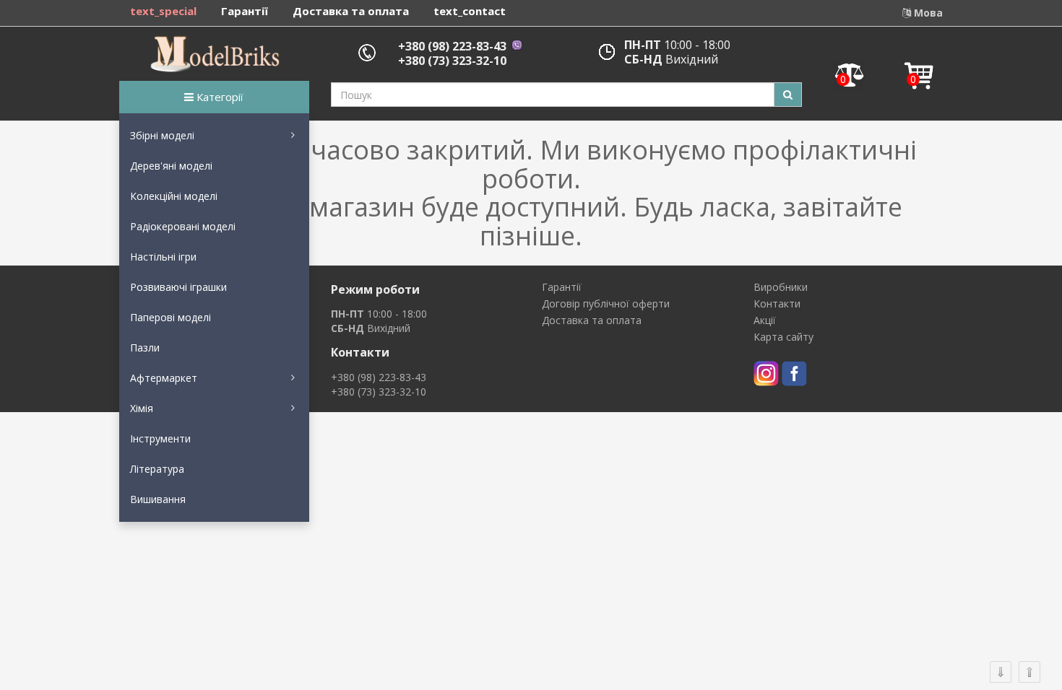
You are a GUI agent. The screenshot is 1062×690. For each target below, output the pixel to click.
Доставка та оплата (351, 11)
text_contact (469, 11)
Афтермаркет (163, 378)
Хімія (141, 408)
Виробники (781, 287)
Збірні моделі (162, 135)
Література (157, 469)
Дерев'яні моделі (171, 165)
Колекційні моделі (173, 196)
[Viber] (515, 46)
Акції (765, 320)
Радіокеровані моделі (183, 226)
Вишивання (158, 499)
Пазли (145, 347)
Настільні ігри (163, 256)
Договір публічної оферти (606, 303)
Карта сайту (783, 337)
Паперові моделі (170, 317)
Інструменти (160, 438)
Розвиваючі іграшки (178, 287)
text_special (163, 11)
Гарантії (244, 11)
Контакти (777, 303)
